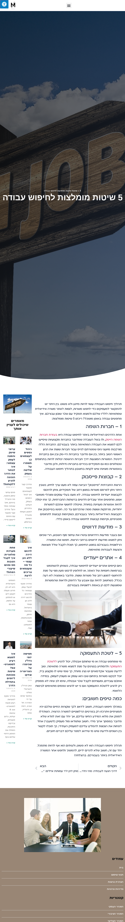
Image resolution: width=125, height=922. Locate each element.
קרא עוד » (27, 528)
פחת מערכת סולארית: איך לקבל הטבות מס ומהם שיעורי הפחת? (9, 560)
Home (74, 191)
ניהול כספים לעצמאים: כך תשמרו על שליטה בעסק (26, 461)
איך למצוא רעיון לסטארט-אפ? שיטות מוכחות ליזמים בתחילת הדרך (9, 669)
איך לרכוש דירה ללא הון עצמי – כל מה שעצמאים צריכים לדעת (26, 562)
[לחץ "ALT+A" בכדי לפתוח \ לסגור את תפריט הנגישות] (4, 4)
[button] (69, 5)
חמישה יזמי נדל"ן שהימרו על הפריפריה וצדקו (26, 664)
